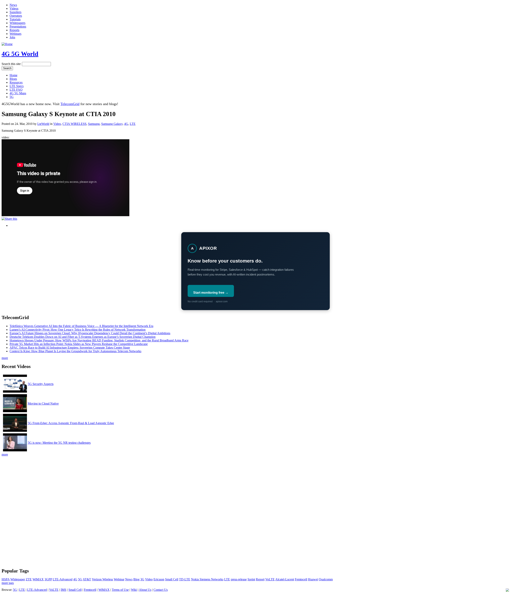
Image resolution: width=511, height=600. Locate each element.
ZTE (29, 579)
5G (12, 97)
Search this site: (12, 64)
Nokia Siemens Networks (207, 579)
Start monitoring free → (210, 292)
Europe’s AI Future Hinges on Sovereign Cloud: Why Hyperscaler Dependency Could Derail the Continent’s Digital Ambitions (90, 333)
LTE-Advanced (62, 579)
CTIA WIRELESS (74, 123)
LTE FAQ (16, 89)
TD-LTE (184, 579)
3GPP (48, 579)
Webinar (119, 579)
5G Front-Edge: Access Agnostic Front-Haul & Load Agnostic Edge (71, 423)
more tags (8, 583)
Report (260, 579)
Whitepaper (17, 579)
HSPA (6, 579)
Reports (14, 30)
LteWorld (43, 123)
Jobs (12, 37)
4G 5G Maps (18, 93)
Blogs (13, 79)
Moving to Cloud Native (43, 403)
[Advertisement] (255, 484)
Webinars (15, 33)
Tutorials (15, 19)
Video (57, 123)
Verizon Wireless (102, 579)
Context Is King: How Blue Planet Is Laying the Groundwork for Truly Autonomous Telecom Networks (75, 351)
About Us (145, 589)
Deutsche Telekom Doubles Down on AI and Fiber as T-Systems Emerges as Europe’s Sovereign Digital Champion (82, 336)
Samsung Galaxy (112, 123)
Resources (16, 82)
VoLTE (270, 579)
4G (126, 123)
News (13, 5)
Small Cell (171, 579)
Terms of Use (120, 589)
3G (142, 579)
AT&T (87, 579)
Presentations (18, 26)
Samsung (94, 123)
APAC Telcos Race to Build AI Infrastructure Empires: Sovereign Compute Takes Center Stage (70, 347)
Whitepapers (17, 23)
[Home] (7, 44)
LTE (133, 123)
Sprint (251, 579)
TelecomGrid (69, 104)
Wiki (134, 589)
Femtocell (301, 579)
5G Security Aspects (40, 384)
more (5, 358)
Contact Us (160, 589)
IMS (63, 589)
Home (13, 75)
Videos (14, 8)
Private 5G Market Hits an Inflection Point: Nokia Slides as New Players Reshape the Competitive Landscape (79, 344)
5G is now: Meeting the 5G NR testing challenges (59, 442)
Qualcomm (326, 579)
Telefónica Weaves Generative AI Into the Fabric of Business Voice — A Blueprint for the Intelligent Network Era (81, 326)
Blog (136, 579)
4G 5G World (20, 53)
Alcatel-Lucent (284, 579)
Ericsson (158, 579)
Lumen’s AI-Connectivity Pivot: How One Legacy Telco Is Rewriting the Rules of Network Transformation (78, 329)
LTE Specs (17, 86)
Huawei (313, 579)
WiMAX (38, 579)
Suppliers (15, 12)
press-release (239, 579)
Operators (16, 15)
